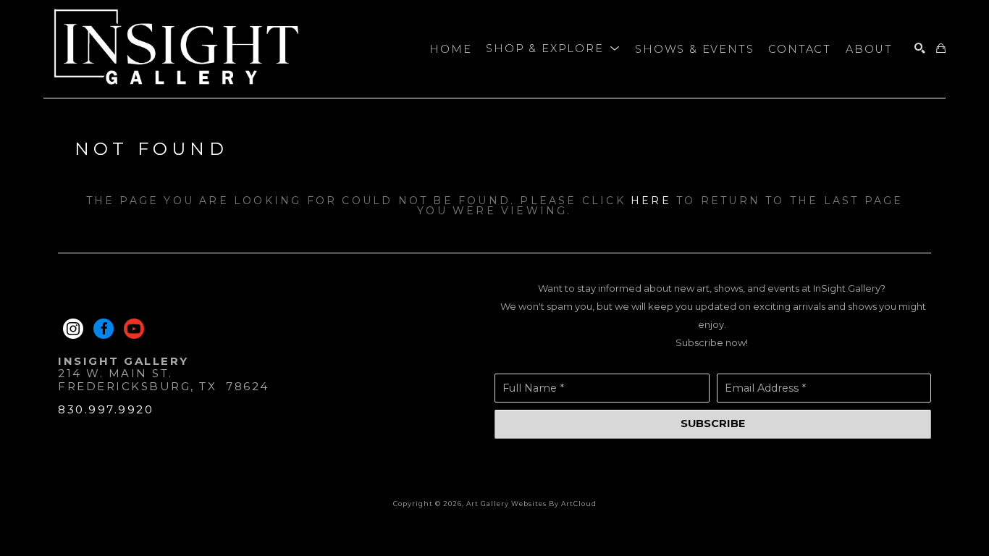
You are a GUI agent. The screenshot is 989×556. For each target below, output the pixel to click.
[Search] (919, 48)
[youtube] (134, 329)
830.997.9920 (105, 409)
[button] (553, 49)
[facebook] (103, 329)
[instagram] (73, 329)
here (651, 200)
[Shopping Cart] (941, 48)
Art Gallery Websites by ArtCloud (531, 503)
